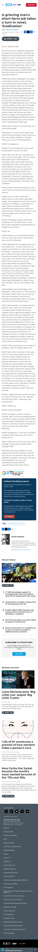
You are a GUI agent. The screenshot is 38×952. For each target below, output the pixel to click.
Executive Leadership (10, 835)
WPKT (16, 823)
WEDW (14, 821)
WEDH (5, 821)
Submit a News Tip (9, 865)
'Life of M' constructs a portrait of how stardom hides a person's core (18, 745)
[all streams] (35, 950)
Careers (6, 854)
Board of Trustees (9, 843)
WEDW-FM (6, 823)
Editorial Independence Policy (13, 922)
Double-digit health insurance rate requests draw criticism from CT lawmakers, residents (19, 612)
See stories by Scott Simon (20, 549)
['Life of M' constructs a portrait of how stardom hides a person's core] (18, 729)
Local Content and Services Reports (15, 929)
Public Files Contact (9, 824)
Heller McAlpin (6, 752)
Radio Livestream (9, 876)
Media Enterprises (9, 850)
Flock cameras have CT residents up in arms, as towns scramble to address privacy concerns (20, 630)
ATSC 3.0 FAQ (18, 824)
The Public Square (9, 933)
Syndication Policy (9, 918)
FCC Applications (9, 914)
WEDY (18, 821)
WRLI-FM (21, 823)
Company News (8, 831)
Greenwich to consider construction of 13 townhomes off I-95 (20, 603)
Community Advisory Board (12, 846)
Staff (5, 839)
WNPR (12, 823)
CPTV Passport (8, 887)
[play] (3, 950)
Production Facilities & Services (13, 925)
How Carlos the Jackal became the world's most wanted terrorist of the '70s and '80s (19, 773)
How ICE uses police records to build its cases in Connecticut (20, 621)
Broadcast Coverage (10, 907)
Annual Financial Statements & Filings (15, 903)
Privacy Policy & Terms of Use (13, 899)
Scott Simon (14, 30)
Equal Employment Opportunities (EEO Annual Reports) (18, 891)
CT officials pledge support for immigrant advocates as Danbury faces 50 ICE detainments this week (20, 594)
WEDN (9, 821)
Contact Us (7, 858)
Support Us (7, 861)
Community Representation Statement (16, 880)
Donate (32, 5)
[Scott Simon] (6, 539)
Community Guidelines (11, 884)
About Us (6, 828)
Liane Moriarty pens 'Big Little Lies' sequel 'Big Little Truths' (18, 695)
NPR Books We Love (16, 523)
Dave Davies (6, 781)
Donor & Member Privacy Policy (13, 896)
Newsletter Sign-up (10, 869)
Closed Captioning (9, 911)
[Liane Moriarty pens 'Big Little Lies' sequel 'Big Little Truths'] (18, 679)
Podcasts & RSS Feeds (11, 872)
